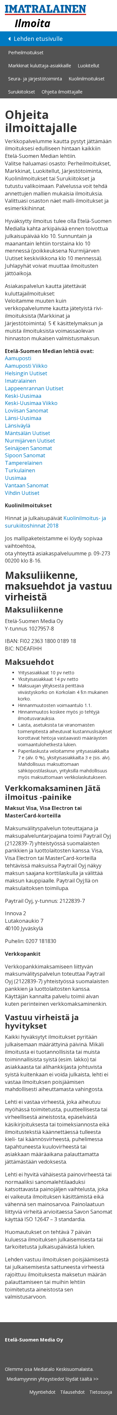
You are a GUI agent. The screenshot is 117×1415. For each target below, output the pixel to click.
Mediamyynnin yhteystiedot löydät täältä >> (52, 1379)
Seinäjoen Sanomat (28, 448)
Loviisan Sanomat (26, 410)
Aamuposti (18, 358)
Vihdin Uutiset (22, 493)
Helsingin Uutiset (26, 373)
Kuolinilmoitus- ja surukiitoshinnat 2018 (55, 521)
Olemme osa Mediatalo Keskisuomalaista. (49, 1369)
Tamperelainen (23, 462)
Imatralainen (20, 380)
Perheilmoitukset (26, 52)
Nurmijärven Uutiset (30, 440)
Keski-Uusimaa (23, 395)
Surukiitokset (21, 92)
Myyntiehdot (42, 1392)
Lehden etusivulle (37, 38)
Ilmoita (32, 23)
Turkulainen (20, 470)
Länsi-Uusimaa (23, 418)
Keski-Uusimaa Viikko (31, 403)
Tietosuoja (100, 1392)
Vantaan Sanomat (26, 485)
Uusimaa (15, 477)
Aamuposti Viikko (26, 365)
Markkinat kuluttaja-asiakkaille (39, 65)
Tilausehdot (72, 1392)
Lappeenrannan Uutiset (34, 388)
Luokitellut (88, 65)
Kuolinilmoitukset (87, 79)
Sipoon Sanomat (25, 455)
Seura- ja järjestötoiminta (35, 79)
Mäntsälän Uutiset (27, 433)
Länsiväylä (17, 425)
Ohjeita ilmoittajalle (62, 92)
